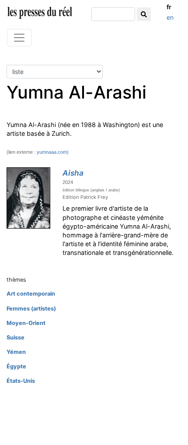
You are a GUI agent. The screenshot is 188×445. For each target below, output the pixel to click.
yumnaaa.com (52, 152)
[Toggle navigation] (19, 37)
